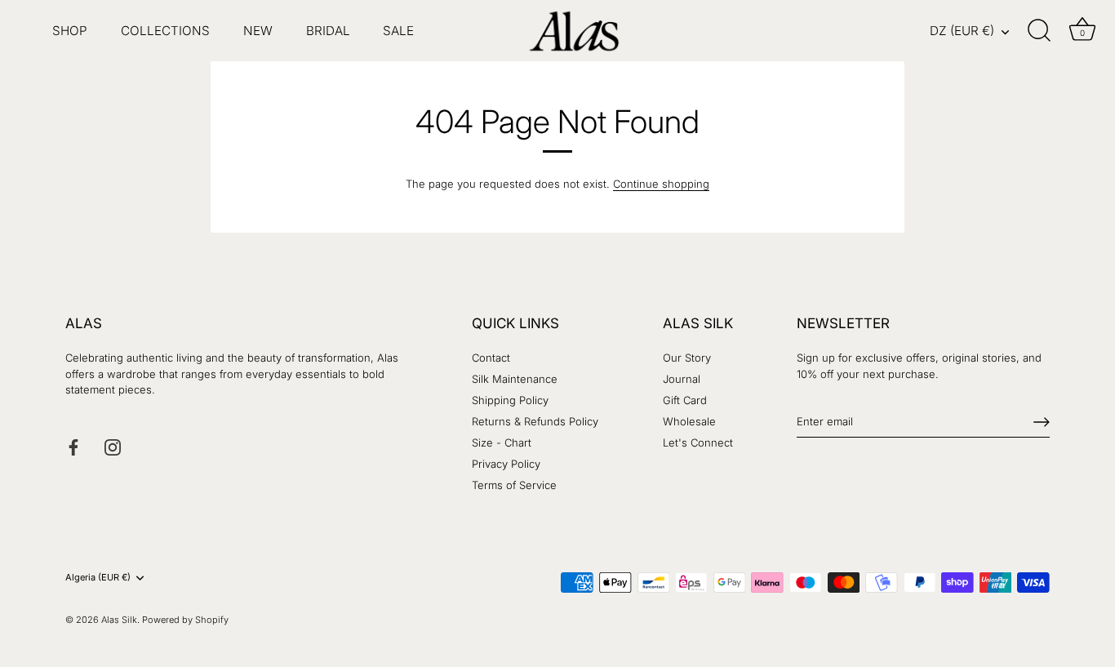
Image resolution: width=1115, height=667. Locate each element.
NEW (258, 30)
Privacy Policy (506, 463)
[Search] (1040, 31)
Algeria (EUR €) (98, 577)
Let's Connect (698, 442)
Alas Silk (119, 619)
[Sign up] (1041, 422)
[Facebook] (73, 445)
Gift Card (685, 400)
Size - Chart (501, 442)
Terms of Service (514, 484)
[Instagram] (112, 445)
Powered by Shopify (185, 619)
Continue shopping (661, 183)
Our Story (687, 357)
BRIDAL (328, 30)
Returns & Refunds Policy (535, 421)
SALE (398, 30)
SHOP (69, 30)
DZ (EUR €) (962, 30)
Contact (491, 357)
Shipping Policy (510, 400)
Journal (681, 378)
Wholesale (689, 421)
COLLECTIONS (165, 30)
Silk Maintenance (515, 378)
